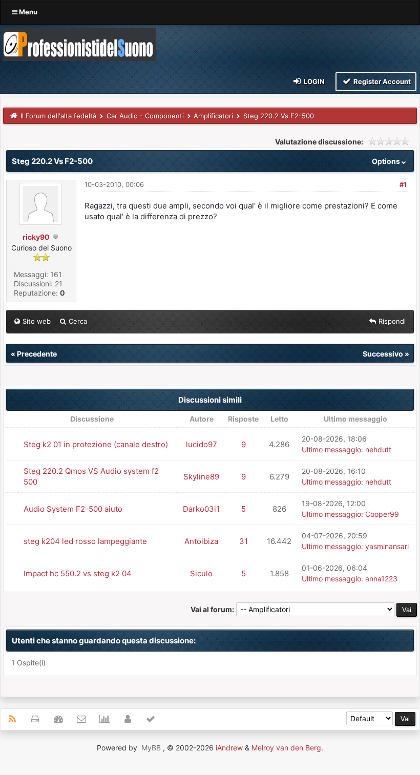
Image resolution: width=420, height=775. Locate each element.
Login (313, 81)
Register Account (381, 81)
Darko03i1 (201, 509)
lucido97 (201, 444)
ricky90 (36, 237)
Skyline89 (201, 476)
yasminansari (387, 546)
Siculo (201, 573)
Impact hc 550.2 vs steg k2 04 (78, 573)
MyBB (151, 747)
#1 (403, 184)
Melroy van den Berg (286, 747)
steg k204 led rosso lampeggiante (85, 541)
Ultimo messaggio (331, 449)
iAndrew (229, 747)
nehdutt (378, 449)
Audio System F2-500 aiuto (73, 509)
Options (387, 161)
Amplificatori (213, 116)
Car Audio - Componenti (145, 116)
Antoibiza (201, 541)
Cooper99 (382, 514)
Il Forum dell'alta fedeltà (58, 116)
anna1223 (381, 578)
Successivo (383, 353)
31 (243, 541)
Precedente (37, 353)
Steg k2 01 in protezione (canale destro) (96, 444)
